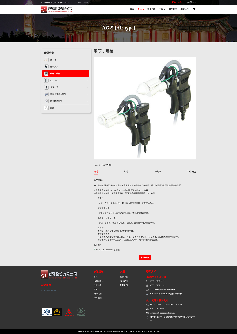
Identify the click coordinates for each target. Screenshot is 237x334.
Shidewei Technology (136, 331)
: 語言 (191, 2)
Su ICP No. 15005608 (151, 331)
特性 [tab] (96, 171)
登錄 (174, 2)
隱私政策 (124, 285)
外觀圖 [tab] (158, 171)
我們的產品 (99, 281)
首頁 (132, 9)
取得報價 (145, 257)
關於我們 (173, 9)
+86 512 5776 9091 (157, 309)
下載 (96, 289)
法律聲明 (124, 281)
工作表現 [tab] (191, 171)
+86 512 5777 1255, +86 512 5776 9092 (166, 304)
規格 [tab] (126, 171)
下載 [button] (161, 9)
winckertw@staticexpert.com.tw (56, 2)
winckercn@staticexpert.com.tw (162, 313)
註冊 (180, 2)
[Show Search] (194, 9)
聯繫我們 (184, 9)
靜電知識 (151, 9)
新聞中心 (124, 277)
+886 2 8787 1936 (157, 285)
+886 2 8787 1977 (85, 2)
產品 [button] (140, 9)
